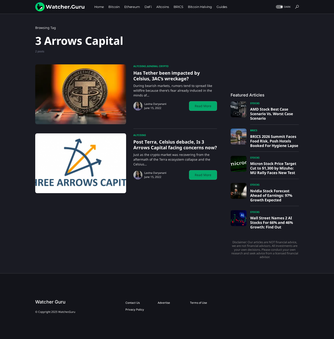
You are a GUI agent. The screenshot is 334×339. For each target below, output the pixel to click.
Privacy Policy (134, 309)
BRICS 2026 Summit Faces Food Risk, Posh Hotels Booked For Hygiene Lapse (274, 141)
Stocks (254, 103)
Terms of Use (198, 302)
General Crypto (158, 66)
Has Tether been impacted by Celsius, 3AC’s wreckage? (166, 75)
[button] (283, 7)
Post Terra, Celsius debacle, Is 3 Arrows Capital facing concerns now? (175, 144)
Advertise (164, 302)
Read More (203, 106)
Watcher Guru (50, 302)
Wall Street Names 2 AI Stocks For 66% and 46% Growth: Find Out (271, 222)
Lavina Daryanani (155, 104)
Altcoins (139, 66)
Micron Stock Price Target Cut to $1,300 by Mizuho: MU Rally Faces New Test (273, 168)
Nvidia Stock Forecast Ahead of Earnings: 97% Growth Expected (271, 195)
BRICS (253, 130)
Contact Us (132, 302)
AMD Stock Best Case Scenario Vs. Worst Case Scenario (271, 114)
